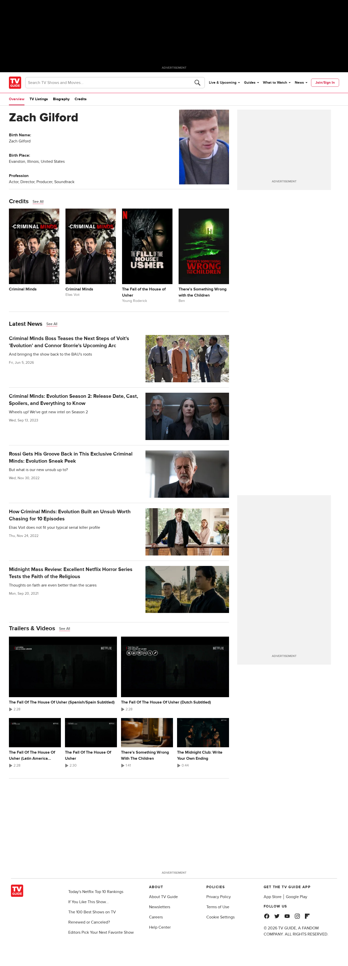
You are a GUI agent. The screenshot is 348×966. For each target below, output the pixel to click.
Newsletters (159, 907)
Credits (81, 99)
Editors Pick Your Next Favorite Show (101, 932)
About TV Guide (163, 896)
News (299, 82)
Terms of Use (217, 907)
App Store (273, 896)
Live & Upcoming (222, 82)
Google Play (296, 896)
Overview (16, 99)
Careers (156, 917)
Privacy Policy (218, 896)
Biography (61, 99)
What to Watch (275, 82)
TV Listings (39, 99)
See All (38, 201)
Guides (250, 82)
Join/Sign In (325, 82)
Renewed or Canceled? (89, 922)
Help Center (160, 927)
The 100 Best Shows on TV (92, 912)
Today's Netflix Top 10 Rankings (95, 891)
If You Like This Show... (88, 901)
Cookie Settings (220, 917)
